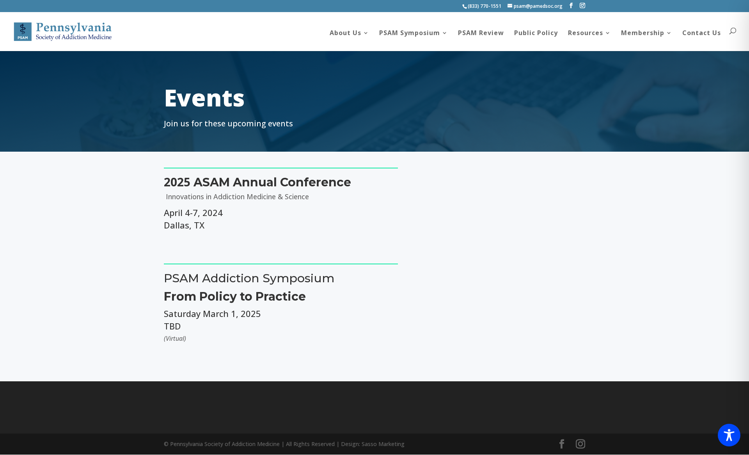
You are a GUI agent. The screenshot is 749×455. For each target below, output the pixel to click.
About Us (345, 33)
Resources (585, 33)
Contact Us (701, 33)
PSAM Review (481, 33)
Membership (642, 33)
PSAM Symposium (409, 33)
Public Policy (536, 33)
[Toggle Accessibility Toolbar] (729, 435)
